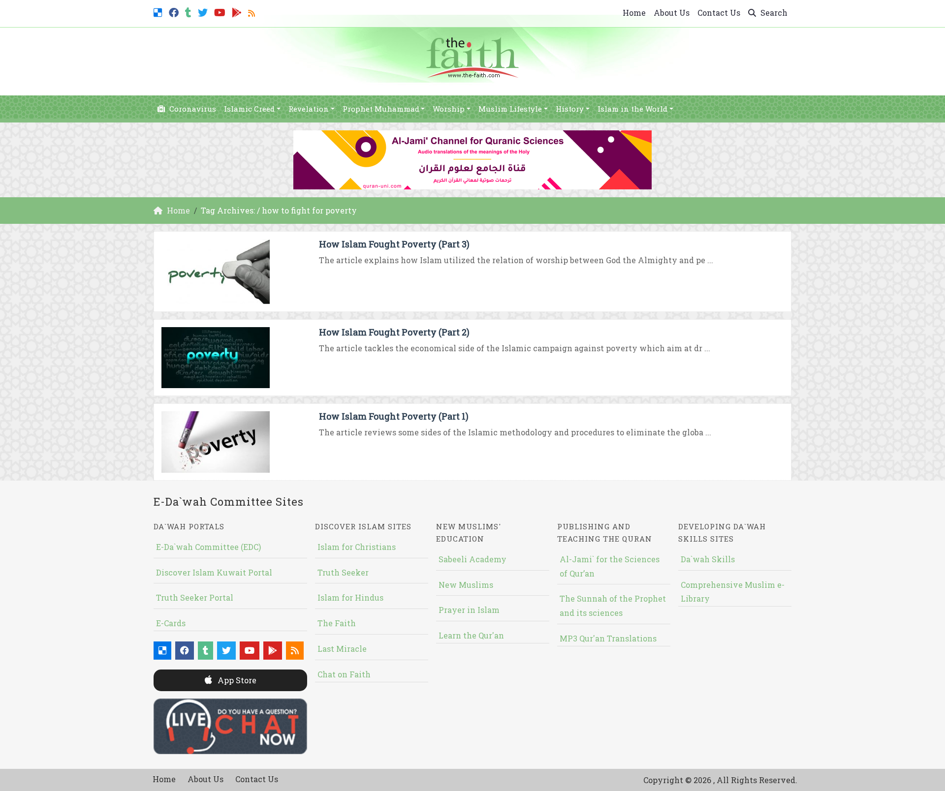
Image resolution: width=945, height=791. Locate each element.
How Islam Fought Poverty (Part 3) (394, 244)
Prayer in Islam (469, 610)
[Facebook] (175, 11)
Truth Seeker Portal (194, 597)
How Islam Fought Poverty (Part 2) (394, 332)
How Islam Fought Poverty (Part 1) (394, 416)
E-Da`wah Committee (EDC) (208, 547)
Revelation (308, 109)
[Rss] (252, 11)
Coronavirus (191, 109)
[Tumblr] (189, 11)
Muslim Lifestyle (510, 109)
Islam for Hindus (350, 597)
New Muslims (466, 584)
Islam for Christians (356, 547)
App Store (236, 680)
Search (773, 12)
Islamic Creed (249, 109)
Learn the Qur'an (471, 635)
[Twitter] (204, 11)
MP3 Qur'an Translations (608, 638)
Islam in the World (632, 109)
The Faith (336, 623)
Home (634, 12)
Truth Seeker (343, 572)
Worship (449, 109)
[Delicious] (159, 11)
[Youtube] (221, 11)
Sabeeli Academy (472, 559)
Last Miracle (342, 648)
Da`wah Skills (708, 559)
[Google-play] (238, 11)
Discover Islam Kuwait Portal (214, 572)
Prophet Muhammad (381, 109)
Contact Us (718, 12)
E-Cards (171, 623)
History (570, 109)
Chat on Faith (344, 674)
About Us (672, 12)
